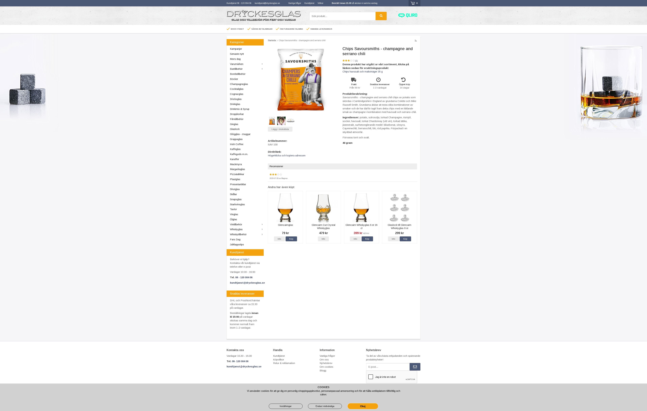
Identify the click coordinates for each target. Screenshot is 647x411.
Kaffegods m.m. (239, 154)
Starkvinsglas (237, 204)
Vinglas (234, 214)
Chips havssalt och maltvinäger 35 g (363, 71)
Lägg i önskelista (280, 129)
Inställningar (285, 406)
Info (279, 239)
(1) (356, 61)
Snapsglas (236, 199)
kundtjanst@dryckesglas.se (267, 3)
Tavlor (233, 209)
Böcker (234, 79)
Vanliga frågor (294, 3)
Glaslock (235, 129)
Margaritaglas (237, 169)
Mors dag (235, 58)
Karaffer (234, 159)
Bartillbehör (236, 68)
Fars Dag (235, 239)
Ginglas (234, 124)
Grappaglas (236, 139)
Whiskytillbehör (238, 234)
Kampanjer (236, 48)
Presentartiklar (238, 184)
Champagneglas (239, 84)
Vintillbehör (236, 224)
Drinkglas (235, 104)
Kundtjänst (309, 3)
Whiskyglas (236, 229)
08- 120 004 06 (240, 361)
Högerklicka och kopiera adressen (286, 155)
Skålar (233, 194)
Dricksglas (236, 99)
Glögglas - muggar (240, 134)
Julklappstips (237, 244)
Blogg (323, 370)
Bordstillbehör (237, 73)
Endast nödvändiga (325, 406)
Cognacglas (236, 94)
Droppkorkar (237, 114)
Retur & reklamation (284, 363)
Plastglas (235, 179)
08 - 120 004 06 (243, 277)
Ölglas (233, 219)
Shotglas (235, 189)
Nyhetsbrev (326, 363)
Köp (291, 239)
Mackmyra (236, 164)
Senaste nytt (237, 53)
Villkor (320, 3)
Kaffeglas (235, 149)
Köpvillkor (278, 359)
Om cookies (326, 366)
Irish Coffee (236, 144)
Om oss (324, 359)
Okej (362, 406)
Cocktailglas (236, 88)
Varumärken (236, 64)
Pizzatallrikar (237, 174)
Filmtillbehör (236, 119)
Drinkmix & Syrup (239, 109)
